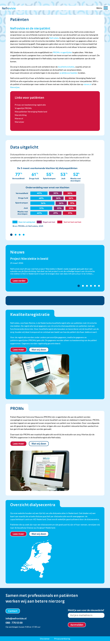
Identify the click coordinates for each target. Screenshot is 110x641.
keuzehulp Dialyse (25, 528)
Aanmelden (76, 624)
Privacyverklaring (62, 638)
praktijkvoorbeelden (69, 73)
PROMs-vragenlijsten (62, 52)
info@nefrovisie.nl (16, 618)
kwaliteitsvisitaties (66, 67)
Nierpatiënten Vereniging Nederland (31, 111)
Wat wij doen (39, 349)
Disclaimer (45, 638)
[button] (11, 235)
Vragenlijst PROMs (23, 108)
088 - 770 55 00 (14, 622)
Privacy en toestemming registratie (30, 105)
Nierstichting (20, 115)
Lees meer (18, 349)
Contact (12, 610)
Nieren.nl (19, 118)
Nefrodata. (54, 38)
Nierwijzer (14, 87)
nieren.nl (87, 84)
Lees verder (19, 280)
